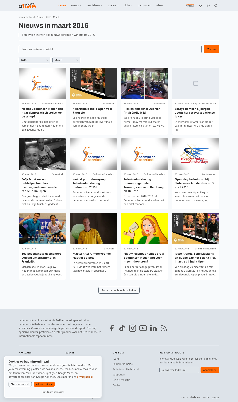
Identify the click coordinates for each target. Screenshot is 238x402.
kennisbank (93, 5)
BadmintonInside (123, 364)
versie (206, 397)
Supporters (119, 374)
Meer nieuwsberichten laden (119, 290)
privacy (184, 397)
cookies (215, 397)
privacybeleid (85, 376)
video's (159, 5)
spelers (112, 5)
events (75, 5)
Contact (117, 385)
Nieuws (40, 17)
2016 (48, 17)
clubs (127, 5)
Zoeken (211, 49)
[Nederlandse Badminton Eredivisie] (190, 5)
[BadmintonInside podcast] (200, 5)
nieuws (62, 5)
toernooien (144, 5)
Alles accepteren (44, 384)
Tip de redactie (121, 380)
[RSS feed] (164, 328)
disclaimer (195, 397)
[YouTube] (143, 328)
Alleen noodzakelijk (20, 384)
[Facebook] (112, 328)
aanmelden (210, 370)
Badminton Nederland (126, 369)
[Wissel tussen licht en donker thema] (208, 5)
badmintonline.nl (27, 17)
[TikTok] (122, 328)
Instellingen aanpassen (53, 391)
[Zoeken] (215, 5)
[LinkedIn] (153, 328)
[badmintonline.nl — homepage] (27, 5)
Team (116, 358)
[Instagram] (132, 328)
